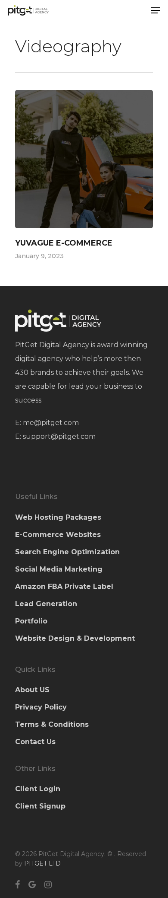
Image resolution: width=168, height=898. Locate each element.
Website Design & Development (75, 638)
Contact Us (35, 742)
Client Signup (40, 806)
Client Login (37, 789)
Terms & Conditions (52, 724)
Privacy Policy (41, 707)
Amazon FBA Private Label (64, 586)
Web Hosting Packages (58, 517)
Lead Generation (46, 604)
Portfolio (31, 621)
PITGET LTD (42, 863)
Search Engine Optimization (67, 552)
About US (32, 690)
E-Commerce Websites (58, 534)
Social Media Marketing (59, 569)
